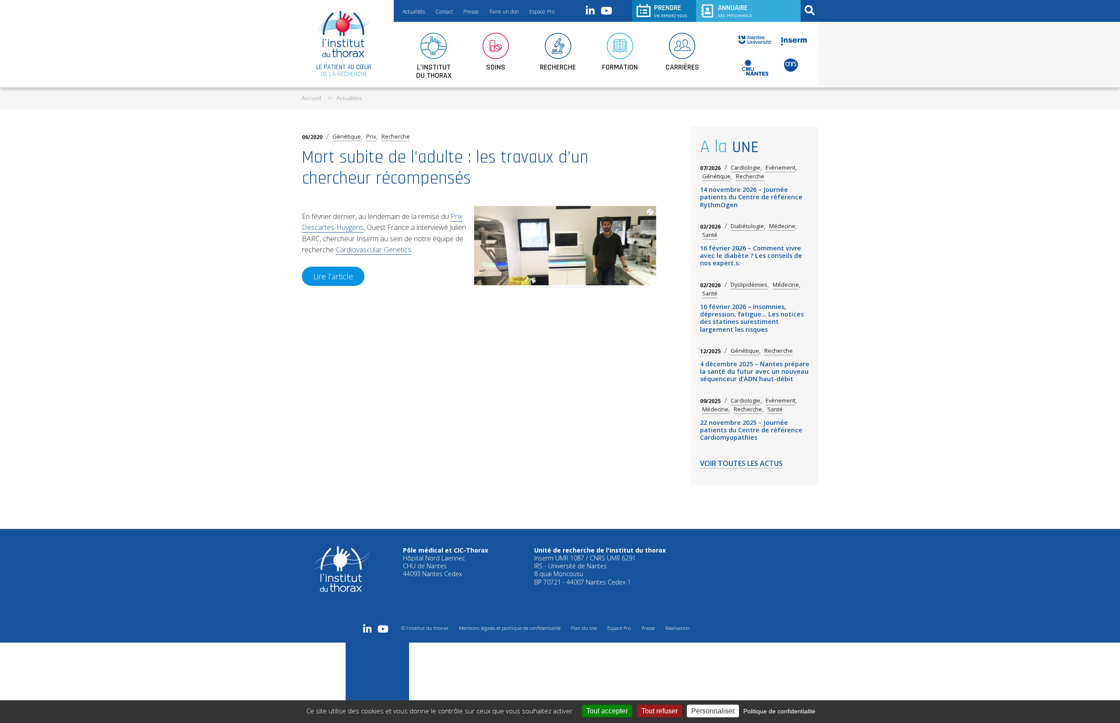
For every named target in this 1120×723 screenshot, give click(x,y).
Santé (710, 235)
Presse (471, 11)
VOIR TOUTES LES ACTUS (741, 464)
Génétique (346, 136)
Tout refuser (659, 711)
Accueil (311, 97)
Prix (371, 136)
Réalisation (677, 628)
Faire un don (504, 11)
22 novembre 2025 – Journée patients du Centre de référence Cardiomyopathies (751, 430)
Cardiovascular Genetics (373, 249)
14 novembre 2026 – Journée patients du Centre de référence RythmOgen (751, 197)
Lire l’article (333, 276)
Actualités (413, 11)
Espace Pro (542, 11)
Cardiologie (745, 167)
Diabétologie (747, 226)
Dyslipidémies (749, 285)
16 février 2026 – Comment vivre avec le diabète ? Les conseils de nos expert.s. (751, 256)
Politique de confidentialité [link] (779, 711)
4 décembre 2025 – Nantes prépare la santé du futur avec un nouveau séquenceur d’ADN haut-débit (754, 371)
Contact (444, 11)
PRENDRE (670, 10)
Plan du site (584, 628)
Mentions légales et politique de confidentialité (509, 628)
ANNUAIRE (735, 10)
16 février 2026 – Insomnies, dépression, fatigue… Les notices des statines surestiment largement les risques (752, 318)
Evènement (780, 167)
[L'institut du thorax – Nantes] (344, 34)
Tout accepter (607, 711)
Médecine (782, 226)
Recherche (396, 136)
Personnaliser (713, 711)
